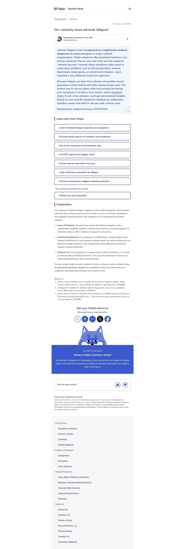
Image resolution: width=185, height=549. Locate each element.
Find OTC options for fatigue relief (77, 154)
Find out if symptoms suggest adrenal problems (84, 181)
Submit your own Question (73, 195)
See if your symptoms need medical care (80, 145)
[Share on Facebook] (107, 319)
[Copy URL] (77, 319)
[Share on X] (100, 319)
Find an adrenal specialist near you (77, 163)
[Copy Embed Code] (92, 319)
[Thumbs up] (117, 384)
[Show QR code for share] (85, 319)
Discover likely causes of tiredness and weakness (85, 136)
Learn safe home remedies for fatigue (78, 172)
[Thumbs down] (125, 384)
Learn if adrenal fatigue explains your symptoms (84, 127)
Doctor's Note (60, 19)
